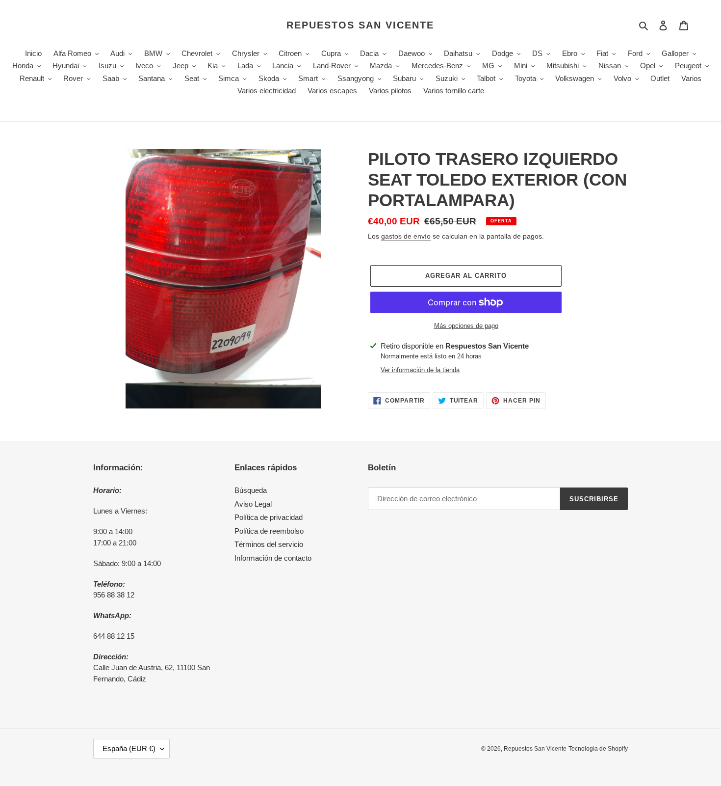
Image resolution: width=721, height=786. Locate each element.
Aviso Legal (253, 504)
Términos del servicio (268, 544)
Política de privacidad (268, 517)
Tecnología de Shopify (598, 748)
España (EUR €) (129, 748)
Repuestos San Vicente (360, 25)
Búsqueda (250, 490)
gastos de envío (406, 236)
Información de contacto (272, 558)
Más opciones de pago (466, 325)
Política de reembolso (269, 531)
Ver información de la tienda (420, 370)
